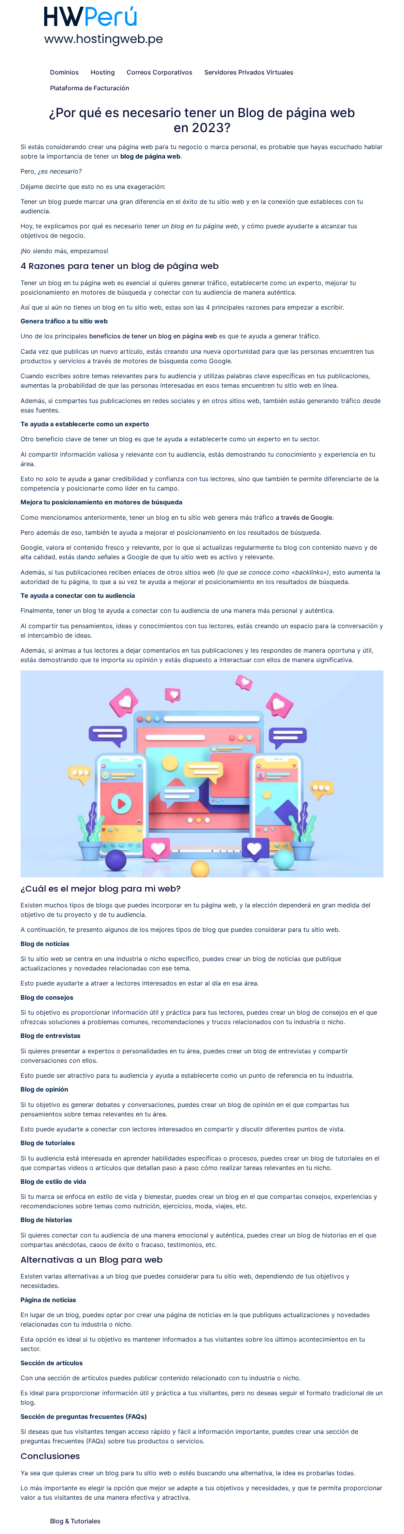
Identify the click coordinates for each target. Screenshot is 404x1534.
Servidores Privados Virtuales (249, 72)
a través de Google (304, 517)
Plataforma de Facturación (89, 88)
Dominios (64, 72)
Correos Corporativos (160, 72)
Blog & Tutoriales (75, 1521)
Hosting (103, 72)
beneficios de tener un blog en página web (153, 336)
